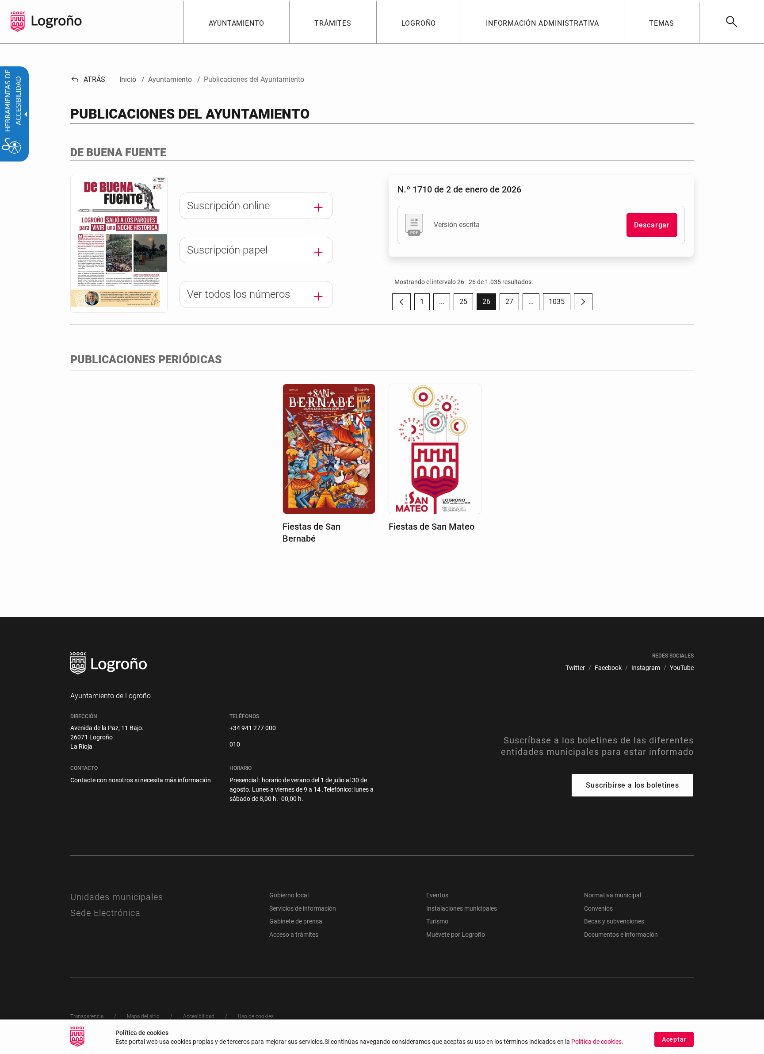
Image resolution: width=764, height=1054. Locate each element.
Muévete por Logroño (455, 934)
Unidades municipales (116, 897)
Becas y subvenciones (614, 921)
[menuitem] (236, 21)
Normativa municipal (612, 895)
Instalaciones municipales (461, 908)
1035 (559, 303)
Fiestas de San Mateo (431, 526)
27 (512, 303)
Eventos (437, 895)
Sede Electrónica (105, 913)
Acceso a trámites (293, 934)
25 (466, 303)
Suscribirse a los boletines (632, 785)
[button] (441, 301)
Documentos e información (621, 934)
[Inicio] (56, 21)
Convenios (598, 908)
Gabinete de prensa (295, 921)
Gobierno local (289, 895)
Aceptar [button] (674, 1039)
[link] (731, 21)
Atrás (87, 79)
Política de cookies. (597, 1042)
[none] (18, 22)
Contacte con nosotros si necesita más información (140, 780)
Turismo (437, 921)
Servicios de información (302, 908)
